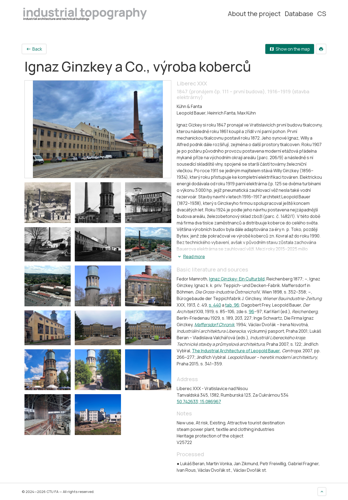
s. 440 (215, 305)
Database (299, 13)
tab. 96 (232, 305)
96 (251, 311)
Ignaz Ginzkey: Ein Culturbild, (237, 279)
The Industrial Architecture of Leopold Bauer (236, 351)
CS (321, 13)
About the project (254, 13)
